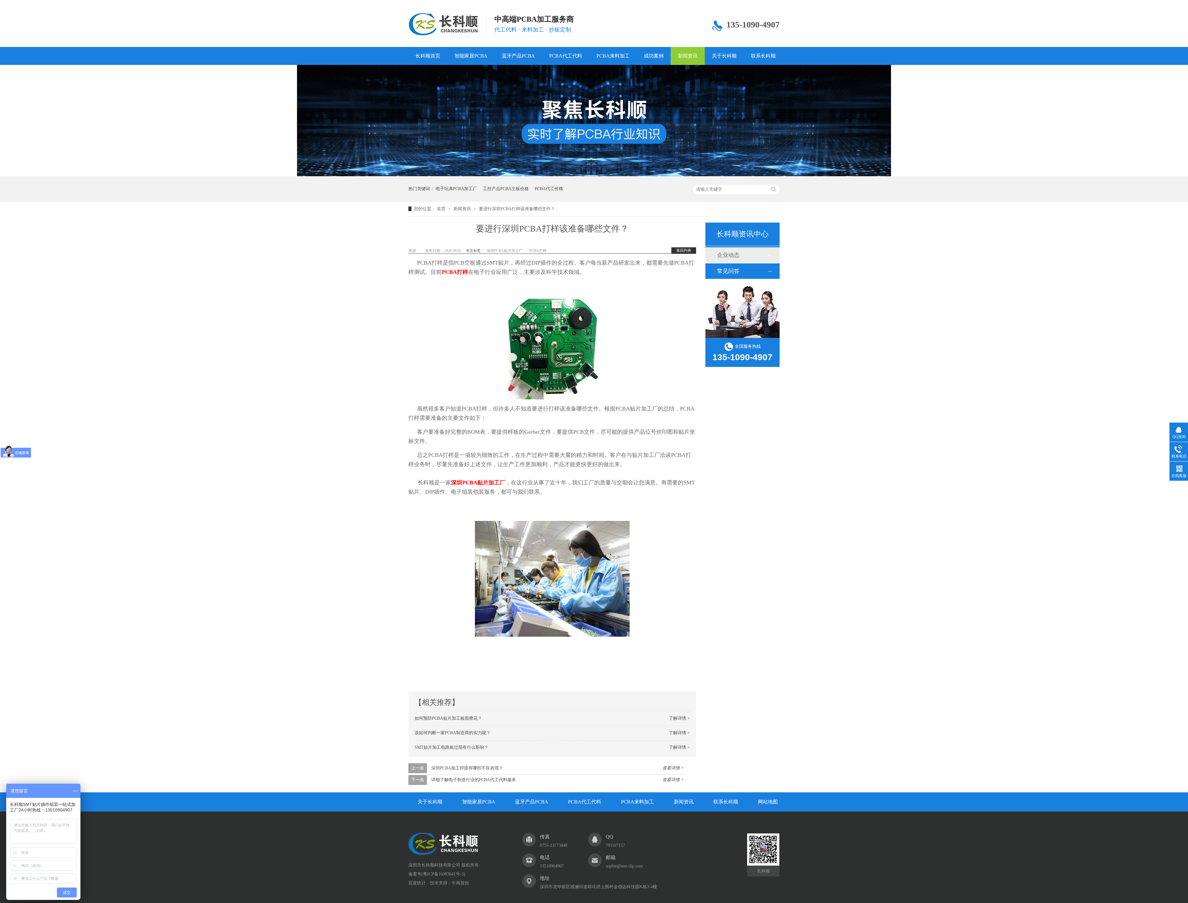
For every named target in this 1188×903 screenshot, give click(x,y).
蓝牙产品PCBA (518, 55)
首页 (442, 209)
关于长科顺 (724, 55)
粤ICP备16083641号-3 (443, 874)
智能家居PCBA (471, 55)
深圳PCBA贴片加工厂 (505, 251)
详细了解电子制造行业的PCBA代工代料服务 (473, 779)
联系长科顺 (763, 55)
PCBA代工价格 (549, 188)
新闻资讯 (688, 55)
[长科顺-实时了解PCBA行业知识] (594, 175)
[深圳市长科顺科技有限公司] (443, 853)
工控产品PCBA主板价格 (506, 188)
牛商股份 (460, 883)
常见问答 (728, 271)
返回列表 (683, 250)
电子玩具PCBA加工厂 (456, 188)
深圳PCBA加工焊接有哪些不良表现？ (467, 768)
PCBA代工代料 (565, 55)
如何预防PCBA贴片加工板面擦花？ (448, 718)
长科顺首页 (427, 55)
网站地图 (768, 801)
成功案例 (654, 55)
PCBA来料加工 (613, 55)
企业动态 (728, 255)
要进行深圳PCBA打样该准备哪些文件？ (517, 209)
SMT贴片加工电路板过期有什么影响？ (452, 747)
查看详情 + (673, 768)
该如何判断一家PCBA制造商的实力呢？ (453, 732)
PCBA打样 (538, 251)
